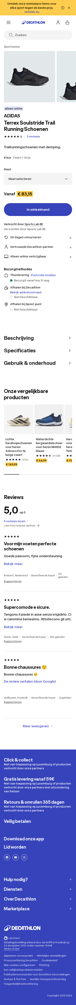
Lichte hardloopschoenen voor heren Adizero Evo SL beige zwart (18, 446)
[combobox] (38, 179)
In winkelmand (38, 210)
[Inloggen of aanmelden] (58, 22)
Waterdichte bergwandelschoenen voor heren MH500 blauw (49, 445)
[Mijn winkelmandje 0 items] (67, 22)
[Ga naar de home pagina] (33, 22)
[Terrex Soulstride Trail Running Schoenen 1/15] (29, 76)
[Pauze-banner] (63, 8)
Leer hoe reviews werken (19, 525)
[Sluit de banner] (69, 8)
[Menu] (8, 22)
